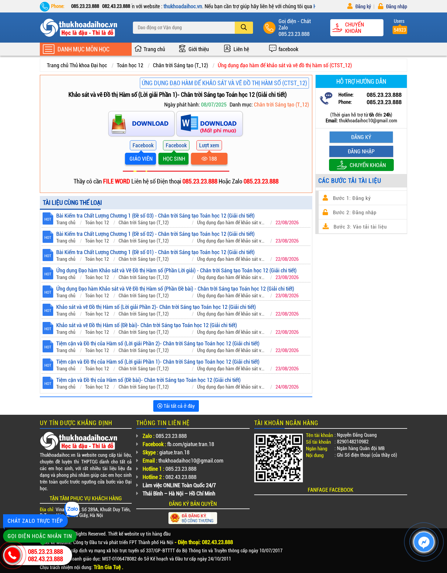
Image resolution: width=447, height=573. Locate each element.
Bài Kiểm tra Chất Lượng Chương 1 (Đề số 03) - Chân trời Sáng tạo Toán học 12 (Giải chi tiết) (155, 215)
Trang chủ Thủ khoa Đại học (77, 65)
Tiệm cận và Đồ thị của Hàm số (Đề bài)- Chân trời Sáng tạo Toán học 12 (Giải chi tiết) (148, 380)
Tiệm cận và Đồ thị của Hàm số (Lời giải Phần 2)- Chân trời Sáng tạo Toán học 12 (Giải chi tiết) (157, 343)
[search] (244, 28)
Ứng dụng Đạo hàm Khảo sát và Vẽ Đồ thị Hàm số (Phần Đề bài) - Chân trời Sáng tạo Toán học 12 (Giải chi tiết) (175, 288)
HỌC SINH (173, 158)
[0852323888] (210, 125)
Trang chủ (154, 49)
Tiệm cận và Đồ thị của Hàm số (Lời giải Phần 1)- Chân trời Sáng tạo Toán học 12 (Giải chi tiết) (157, 361)
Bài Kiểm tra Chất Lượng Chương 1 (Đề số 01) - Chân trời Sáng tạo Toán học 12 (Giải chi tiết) (155, 252)
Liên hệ (241, 49)
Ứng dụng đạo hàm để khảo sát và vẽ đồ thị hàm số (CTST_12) (285, 65)
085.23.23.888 (294, 34)
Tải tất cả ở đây (178, 406)
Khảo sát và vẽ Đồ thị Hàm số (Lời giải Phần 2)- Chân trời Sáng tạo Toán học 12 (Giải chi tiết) (156, 307)
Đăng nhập (396, 6)
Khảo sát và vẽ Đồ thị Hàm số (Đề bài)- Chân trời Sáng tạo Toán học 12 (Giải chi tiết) (146, 325)
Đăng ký (362, 6)
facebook (288, 49)
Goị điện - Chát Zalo (295, 24)
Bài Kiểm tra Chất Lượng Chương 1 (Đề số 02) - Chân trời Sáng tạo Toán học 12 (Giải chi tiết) (155, 234)
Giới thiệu (199, 49)
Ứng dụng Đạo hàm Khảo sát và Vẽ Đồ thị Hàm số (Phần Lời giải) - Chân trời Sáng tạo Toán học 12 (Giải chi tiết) (176, 270)
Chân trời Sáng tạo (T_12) (180, 65)
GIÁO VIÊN (140, 158)
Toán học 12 (130, 65)
